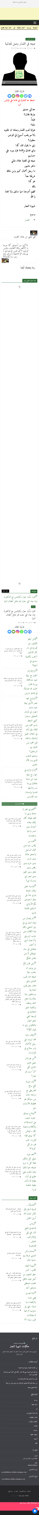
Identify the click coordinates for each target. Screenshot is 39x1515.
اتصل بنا (16, 1491)
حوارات (33, 607)
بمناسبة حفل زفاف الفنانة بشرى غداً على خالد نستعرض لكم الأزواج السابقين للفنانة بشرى (13, 898)
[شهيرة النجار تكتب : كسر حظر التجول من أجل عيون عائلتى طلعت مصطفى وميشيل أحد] (29, 1277)
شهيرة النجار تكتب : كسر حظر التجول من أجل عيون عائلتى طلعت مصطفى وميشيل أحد (13, 1275)
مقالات (35, 1426)
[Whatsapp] (21, 96)
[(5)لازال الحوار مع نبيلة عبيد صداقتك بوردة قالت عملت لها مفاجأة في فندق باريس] (30, 682)
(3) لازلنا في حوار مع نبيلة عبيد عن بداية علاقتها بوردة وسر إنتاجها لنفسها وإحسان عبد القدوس (13, 782)
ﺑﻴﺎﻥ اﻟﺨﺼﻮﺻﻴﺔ (23, 1491)
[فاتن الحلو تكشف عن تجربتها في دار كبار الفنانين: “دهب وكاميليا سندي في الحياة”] (30, 652)
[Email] (13, 96)
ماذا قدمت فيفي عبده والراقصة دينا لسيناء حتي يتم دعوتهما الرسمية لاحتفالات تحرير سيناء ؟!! (13, 1305)
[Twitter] (25, 96)
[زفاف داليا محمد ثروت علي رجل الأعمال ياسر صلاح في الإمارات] (29, 1044)
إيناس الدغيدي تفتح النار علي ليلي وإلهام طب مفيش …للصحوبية (13, 1233)
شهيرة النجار (21, 48)
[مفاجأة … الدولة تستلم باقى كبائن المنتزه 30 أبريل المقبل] (29, 1211)
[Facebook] (30, 96)
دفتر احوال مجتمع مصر (30, 39)
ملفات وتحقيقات (33, 1417)
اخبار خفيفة (21, 27)
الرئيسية (35, 27)
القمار (27, 220)
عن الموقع (11, 1491)
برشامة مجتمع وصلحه (32, 1387)
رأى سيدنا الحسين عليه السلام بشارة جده (27, 1379)
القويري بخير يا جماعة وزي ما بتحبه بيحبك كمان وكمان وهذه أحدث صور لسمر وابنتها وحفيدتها (13, 821)
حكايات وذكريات (33, 1421)
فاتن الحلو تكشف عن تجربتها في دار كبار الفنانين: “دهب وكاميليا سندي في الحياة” (13, 651)
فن (14, 27)
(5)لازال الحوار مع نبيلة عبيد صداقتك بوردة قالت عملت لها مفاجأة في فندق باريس (13, 680)
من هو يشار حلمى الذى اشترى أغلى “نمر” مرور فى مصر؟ (13, 1066)
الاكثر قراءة (18, 804)
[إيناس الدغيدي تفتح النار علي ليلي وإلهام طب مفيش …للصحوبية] (29, 1235)
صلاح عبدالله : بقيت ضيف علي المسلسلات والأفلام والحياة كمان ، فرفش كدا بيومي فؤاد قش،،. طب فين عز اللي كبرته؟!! (13, 1129)
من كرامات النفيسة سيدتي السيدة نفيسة (28, 1368)
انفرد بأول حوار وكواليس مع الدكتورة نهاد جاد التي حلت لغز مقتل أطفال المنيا (19, 614)
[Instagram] (17, 96)
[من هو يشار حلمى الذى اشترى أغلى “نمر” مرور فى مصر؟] (29, 1067)
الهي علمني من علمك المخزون (25, 236)
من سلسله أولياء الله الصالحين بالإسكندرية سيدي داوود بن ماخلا (21, 1383)
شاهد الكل (5, 591)
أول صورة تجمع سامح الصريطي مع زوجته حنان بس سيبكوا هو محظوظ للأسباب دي (13, 1093)
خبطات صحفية (34, 1434)
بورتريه (29, 27)
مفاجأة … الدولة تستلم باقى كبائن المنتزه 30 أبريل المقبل (13, 1210)
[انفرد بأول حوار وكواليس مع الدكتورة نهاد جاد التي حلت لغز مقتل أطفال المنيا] (19, 599)
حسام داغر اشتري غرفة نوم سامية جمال (14, 1254)
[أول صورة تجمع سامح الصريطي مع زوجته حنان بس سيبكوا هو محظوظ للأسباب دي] (29, 1094)
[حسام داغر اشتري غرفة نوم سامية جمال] (29, 1255)
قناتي (36, 1443)
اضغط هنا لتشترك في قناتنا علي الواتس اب (19, 102)
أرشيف (35, 1439)
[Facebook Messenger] (9, 96)
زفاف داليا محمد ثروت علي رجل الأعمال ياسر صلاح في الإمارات (13, 1042)
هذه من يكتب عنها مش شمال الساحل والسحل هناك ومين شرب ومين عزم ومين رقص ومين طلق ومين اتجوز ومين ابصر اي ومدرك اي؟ (13, 859)
